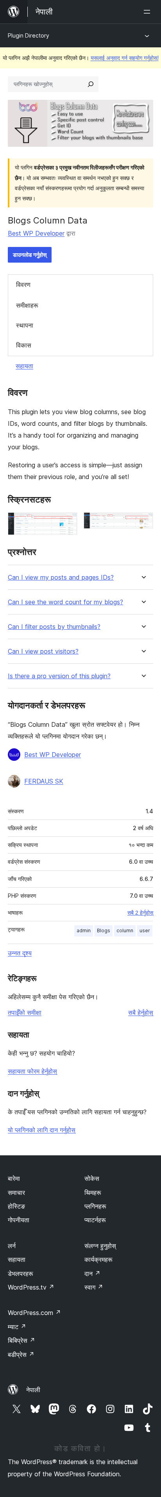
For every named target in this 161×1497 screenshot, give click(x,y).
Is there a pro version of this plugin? (59, 676)
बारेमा (14, 1178)
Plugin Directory (28, 35)
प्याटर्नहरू (95, 1220)
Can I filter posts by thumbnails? (54, 627)
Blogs (103, 930)
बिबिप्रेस (21, 1340)
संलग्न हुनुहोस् (100, 1246)
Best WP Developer (36, 233)
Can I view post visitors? (43, 651)
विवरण (23, 284)
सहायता (24, 366)
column (124, 930)
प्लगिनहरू (95, 1206)
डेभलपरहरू (20, 1273)
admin (84, 930)
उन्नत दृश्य (20, 953)
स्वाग (93, 1287)
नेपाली (33, 1390)
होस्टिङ (16, 1206)
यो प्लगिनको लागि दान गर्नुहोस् (41, 1130)
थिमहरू (92, 1192)
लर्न (12, 1246)
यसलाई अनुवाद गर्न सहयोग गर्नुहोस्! (125, 57)
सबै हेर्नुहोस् (140, 1012)
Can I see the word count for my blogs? (65, 602)
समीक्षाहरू (27, 305)
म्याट (17, 1327)
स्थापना (24, 325)
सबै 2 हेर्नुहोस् (140, 913)
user (145, 930)
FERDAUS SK (43, 781)
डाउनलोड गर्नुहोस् (30, 254)
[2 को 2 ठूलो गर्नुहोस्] (143, 523)
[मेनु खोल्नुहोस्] (148, 11)
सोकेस (91, 1178)
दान (92, 1273)
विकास (23, 345)
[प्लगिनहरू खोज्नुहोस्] (90, 84)
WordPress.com (34, 1313)
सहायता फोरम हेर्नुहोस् (32, 1071)
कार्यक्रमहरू (98, 1259)
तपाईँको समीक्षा (24, 1012)
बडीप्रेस (21, 1354)
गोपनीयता (18, 1220)
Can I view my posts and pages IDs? (61, 577)
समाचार (16, 1192)
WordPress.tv (31, 1287)
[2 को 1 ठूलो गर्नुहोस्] (67, 523)
